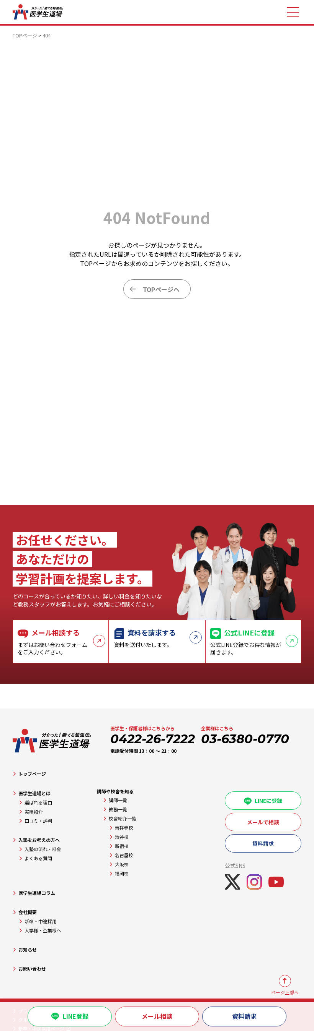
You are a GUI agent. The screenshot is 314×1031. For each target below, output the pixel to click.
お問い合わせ (32, 968)
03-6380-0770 (245, 738)
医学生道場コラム (36, 893)
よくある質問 (38, 858)
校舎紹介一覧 (122, 818)
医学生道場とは (34, 793)
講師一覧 (118, 800)
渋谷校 (122, 836)
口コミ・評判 (38, 820)
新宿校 (122, 846)
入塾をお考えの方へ (39, 839)
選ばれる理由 (38, 802)
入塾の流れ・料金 (43, 849)
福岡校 (122, 873)
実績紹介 (34, 811)
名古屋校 (124, 855)
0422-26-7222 (152, 738)
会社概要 (27, 912)
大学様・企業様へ (43, 930)
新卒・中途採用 (41, 921)
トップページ (32, 773)
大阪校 (122, 864)
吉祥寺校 (124, 827)
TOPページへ (161, 289)
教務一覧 (118, 809)
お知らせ (27, 949)
